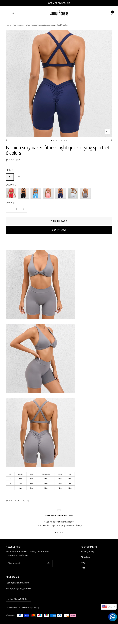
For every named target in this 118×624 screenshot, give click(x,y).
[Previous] (7, 140)
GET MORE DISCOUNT (59, 3)
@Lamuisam (22, 582)
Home (8, 25)
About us (85, 557)
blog (83, 562)
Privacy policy (88, 551)
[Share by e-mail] (28, 501)
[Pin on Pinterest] (19, 501)
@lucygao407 (24, 588)
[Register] (48, 563)
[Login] (104, 13)
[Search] (13, 13)
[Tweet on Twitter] (23, 501)
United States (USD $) (17, 599)
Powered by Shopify (30, 607)
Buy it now (59, 230)
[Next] (111, 140)
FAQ (83, 568)
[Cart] (110, 13)
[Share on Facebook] (15, 501)
